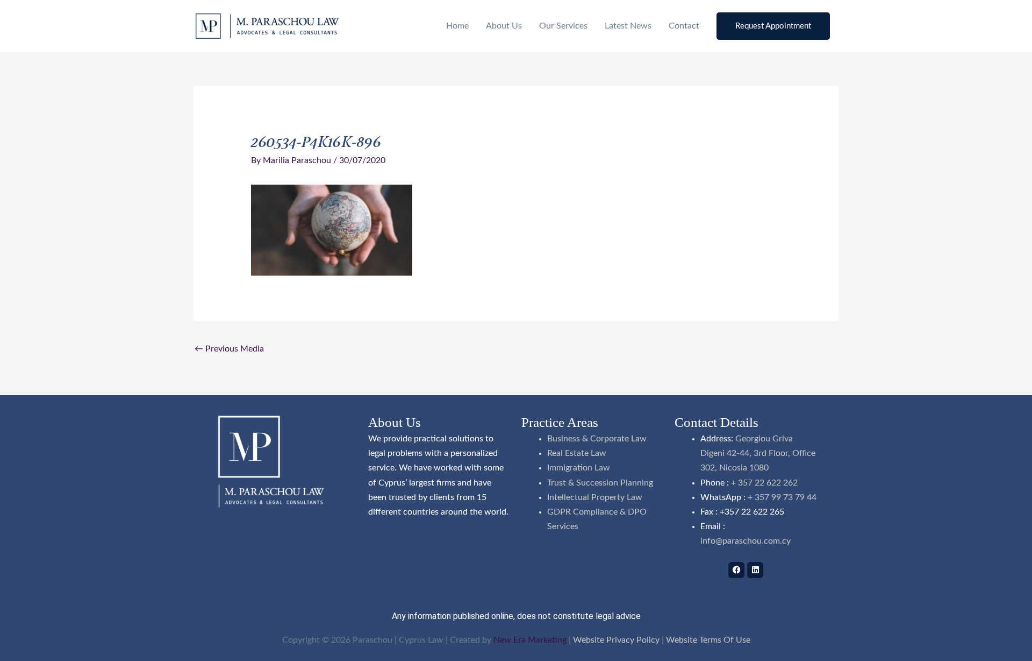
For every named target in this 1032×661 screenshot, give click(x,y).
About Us (504, 26)
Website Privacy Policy (616, 640)
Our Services (563, 26)
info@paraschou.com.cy (745, 541)
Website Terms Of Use (708, 640)
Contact (684, 26)
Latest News (628, 26)
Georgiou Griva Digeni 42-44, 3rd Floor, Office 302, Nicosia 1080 (757, 453)
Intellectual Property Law (594, 497)
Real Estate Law (576, 453)
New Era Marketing (530, 640)
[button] (773, 26)
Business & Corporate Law (597, 438)
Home (457, 26)
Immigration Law (578, 467)
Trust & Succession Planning (600, 483)
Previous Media (229, 348)
